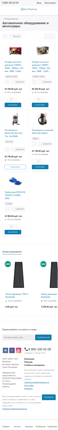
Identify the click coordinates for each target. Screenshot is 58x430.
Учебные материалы (34, 365)
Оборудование (11, 19)
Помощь (28, 362)
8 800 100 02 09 (10, 2)
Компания (29, 359)
